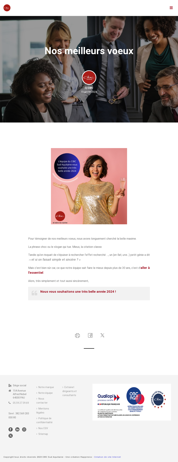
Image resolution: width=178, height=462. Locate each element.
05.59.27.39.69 (21, 402)
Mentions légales (42, 410)
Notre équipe (45, 393)
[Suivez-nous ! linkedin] (17, 429)
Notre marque (46, 387)
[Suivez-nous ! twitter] (11, 436)
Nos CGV (43, 428)
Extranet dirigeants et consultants (69, 391)
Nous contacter (42, 400)
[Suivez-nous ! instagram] (24, 429)
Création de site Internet (107, 457)
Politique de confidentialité (44, 420)
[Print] (77, 335)
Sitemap (43, 434)
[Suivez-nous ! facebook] (11, 429)
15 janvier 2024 (89, 91)
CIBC (90, 87)
